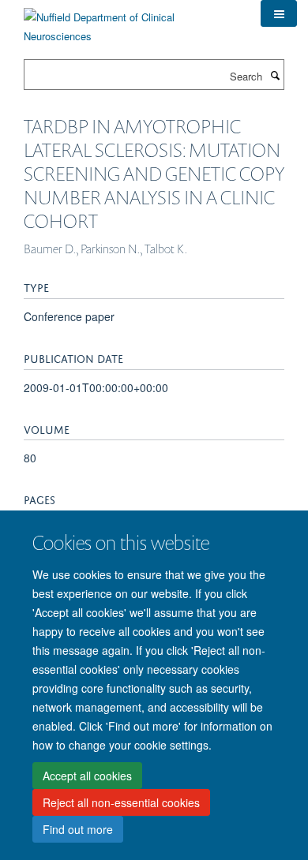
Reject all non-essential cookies (121, 802)
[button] (279, 13)
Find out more (78, 829)
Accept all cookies (87, 775)
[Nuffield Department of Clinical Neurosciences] (130, 20)
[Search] (275, 75)
